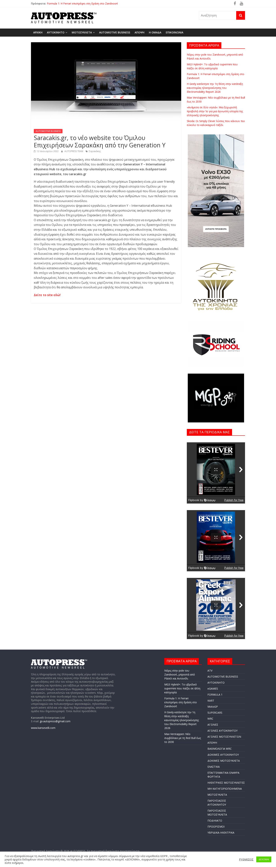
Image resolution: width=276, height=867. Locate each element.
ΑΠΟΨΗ (139, 32)
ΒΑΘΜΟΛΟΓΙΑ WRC (219, 748)
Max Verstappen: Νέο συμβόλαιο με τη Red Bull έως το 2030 (182, 738)
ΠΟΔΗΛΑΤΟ (214, 820)
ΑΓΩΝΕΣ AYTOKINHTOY (222, 730)
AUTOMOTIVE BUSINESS (114, 32)
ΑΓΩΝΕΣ (212, 724)
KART (210, 700)
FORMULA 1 (214, 694)
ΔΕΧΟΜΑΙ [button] (264, 859)
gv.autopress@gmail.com (55, 721)
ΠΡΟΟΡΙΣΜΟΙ (216, 826)
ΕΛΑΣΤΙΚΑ (213, 766)
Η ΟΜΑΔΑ (155, 32)
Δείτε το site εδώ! (47, 295)
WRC (210, 718)
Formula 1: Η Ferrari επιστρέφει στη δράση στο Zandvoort (82, 3)
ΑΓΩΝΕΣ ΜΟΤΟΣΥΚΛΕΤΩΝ (224, 736)
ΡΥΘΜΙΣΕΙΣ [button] (246, 859)
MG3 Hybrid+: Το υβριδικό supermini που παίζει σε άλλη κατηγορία (182, 688)
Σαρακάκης (95, 151)
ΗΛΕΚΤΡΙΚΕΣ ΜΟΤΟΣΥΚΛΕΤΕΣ (226, 782)
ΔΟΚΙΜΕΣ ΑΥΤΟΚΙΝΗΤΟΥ (223, 754)
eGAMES (212, 688)
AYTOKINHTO (55, 32)
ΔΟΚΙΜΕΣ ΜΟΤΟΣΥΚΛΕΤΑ (223, 760)
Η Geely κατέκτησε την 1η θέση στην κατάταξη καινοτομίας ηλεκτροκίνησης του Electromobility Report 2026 (215, 87)
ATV (209, 670)
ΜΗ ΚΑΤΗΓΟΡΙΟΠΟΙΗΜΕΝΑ (224, 788)
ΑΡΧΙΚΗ (37, 32)
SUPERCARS (214, 712)
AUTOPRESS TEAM (74, 151)
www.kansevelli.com (43, 728)
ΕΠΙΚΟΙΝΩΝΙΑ (174, 32)
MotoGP (212, 706)
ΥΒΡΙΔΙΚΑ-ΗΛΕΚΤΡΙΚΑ (220, 832)
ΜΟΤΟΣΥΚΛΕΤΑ (82, 32)
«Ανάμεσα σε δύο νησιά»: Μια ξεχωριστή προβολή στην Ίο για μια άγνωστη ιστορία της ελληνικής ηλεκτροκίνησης (215, 111)
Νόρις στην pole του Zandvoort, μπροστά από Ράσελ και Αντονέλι (179, 674)
